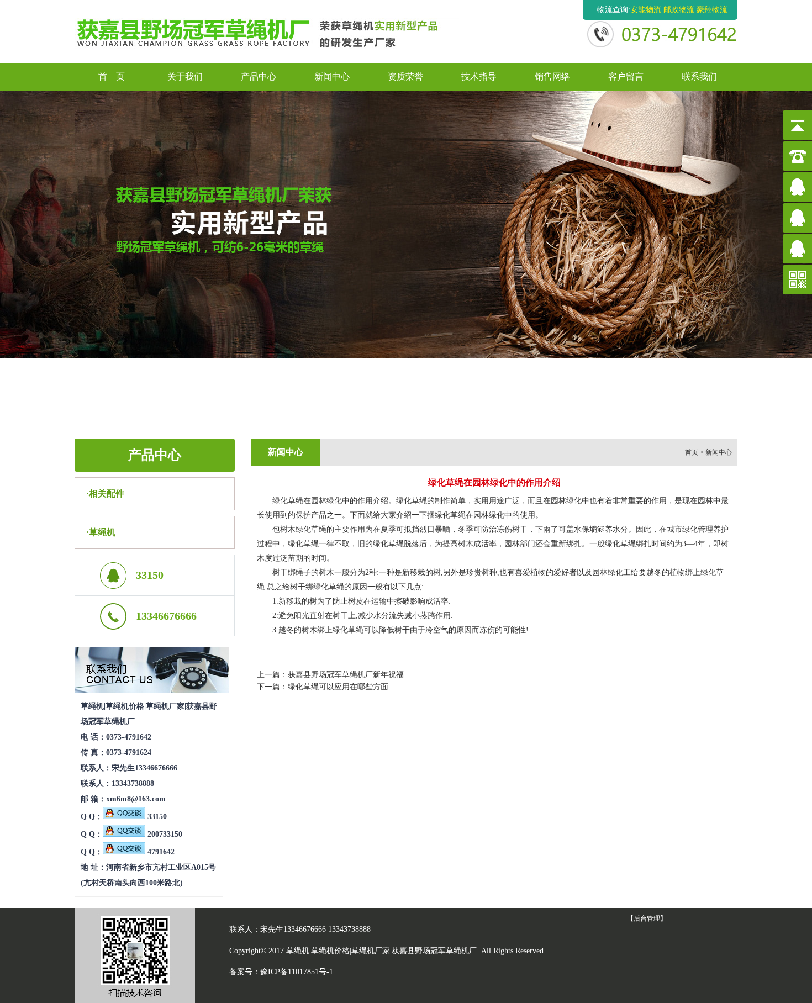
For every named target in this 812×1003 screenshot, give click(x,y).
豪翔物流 (712, 10)
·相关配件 (105, 493)
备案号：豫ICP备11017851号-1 (281, 972)
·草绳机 (100, 532)
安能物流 (645, 10)
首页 (691, 452)
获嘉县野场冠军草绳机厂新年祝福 (346, 675)
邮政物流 (678, 10)
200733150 (163, 834)
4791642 (160, 852)
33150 (156, 816)
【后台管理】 (647, 918)
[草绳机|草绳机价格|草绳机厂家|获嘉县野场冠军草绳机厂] (269, 29)
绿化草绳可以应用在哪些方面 (338, 687)
